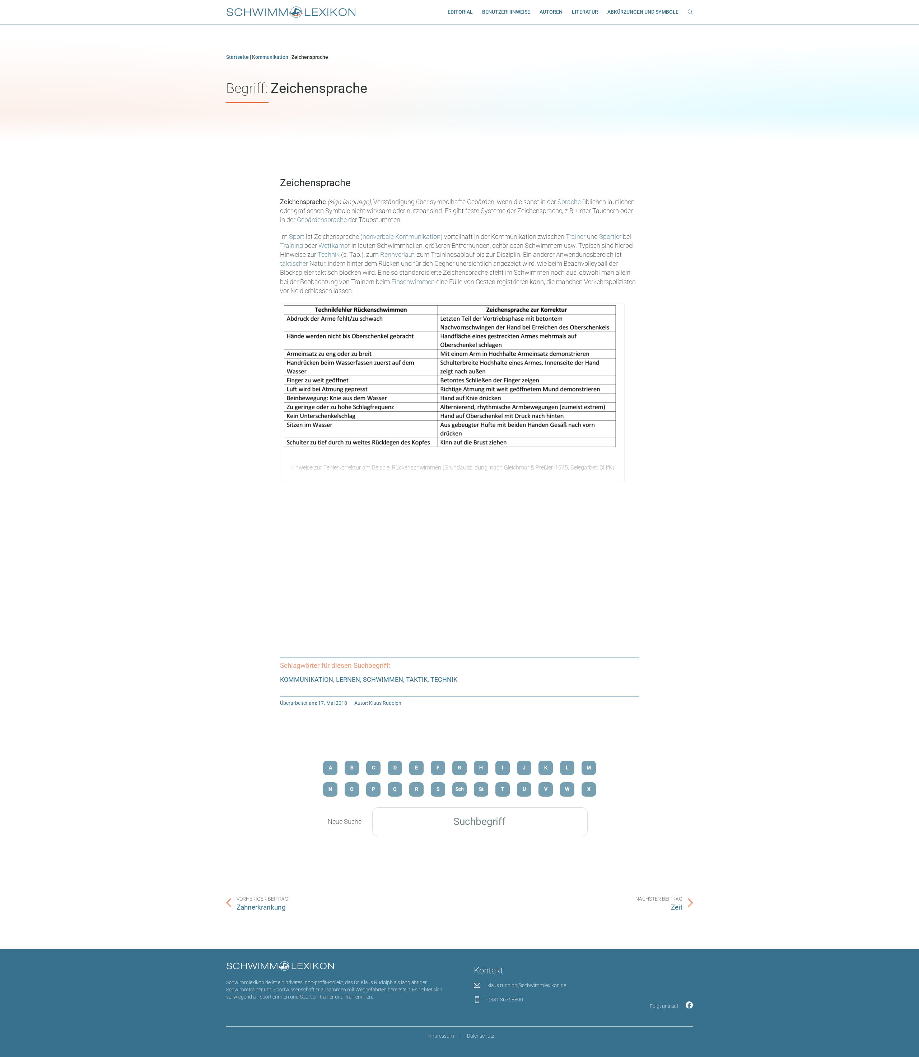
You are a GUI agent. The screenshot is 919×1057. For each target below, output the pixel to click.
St (481, 789)
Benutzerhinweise (506, 12)
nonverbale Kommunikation (401, 236)
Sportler (610, 236)
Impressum (441, 1036)
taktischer (294, 263)
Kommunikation (270, 57)
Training (291, 245)
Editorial (460, 12)
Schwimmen (383, 679)
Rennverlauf (397, 254)
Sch (460, 789)
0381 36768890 (505, 1000)
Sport (296, 236)
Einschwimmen (413, 282)
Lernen (348, 679)
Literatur (585, 12)
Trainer (576, 236)
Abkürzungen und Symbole (642, 12)
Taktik (417, 679)
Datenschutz (480, 1036)
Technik (329, 254)
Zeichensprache (315, 183)
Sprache (569, 202)
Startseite (237, 57)
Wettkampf (334, 245)
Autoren (551, 12)
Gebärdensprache (322, 219)
